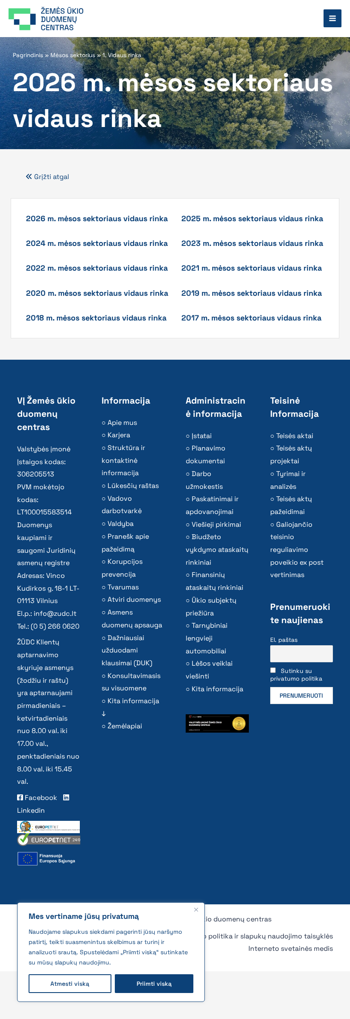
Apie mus (122, 422)
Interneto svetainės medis (290, 948)
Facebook (40, 797)
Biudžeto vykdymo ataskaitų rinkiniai (217, 549)
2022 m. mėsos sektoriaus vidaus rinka (97, 268)
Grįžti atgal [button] (50, 176)
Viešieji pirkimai (216, 524)
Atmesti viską (69, 983)
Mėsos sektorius (72, 55)
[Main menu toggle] (332, 18)
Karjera (119, 434)
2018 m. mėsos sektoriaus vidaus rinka (96, 318)
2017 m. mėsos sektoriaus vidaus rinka (251, 318)
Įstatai (202, 435)
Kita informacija (217, 688)
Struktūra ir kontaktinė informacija (123, 460)
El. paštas (284, 640)
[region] (111, 952)
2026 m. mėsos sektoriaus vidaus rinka (97, 218)
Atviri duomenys (134, 599)
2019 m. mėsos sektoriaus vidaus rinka (251, 293)
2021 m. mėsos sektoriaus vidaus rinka (251, 268)
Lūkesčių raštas (133, 485)
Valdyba (121, 523)
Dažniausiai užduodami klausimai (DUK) (127, 650)
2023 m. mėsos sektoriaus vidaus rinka (252, 243)
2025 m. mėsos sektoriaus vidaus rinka (252, 218)
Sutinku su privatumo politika (296, 674)
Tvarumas (123, 587)
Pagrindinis (28, 55)
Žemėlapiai (125, 726)
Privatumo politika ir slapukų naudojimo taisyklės (253, 936)
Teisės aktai (294, 435)
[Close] (196, 909)
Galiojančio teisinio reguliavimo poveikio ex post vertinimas (297, 550)
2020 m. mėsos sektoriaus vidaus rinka (97, 293)
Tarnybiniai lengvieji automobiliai (207, 638)
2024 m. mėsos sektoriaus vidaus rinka (97, 243)
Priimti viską (154, 983)
